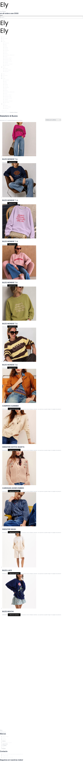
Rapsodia (6, 71)
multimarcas (3, 732)
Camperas (7, 50)
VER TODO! (7, 65)
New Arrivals (5, 38)
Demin (6, 52)
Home (3, 37)
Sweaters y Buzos (8, 61)
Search (1, 15)
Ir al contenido (3, 0)
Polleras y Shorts (8, 58)
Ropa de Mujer (6, 112)
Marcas (3, 67)
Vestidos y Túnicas (8, 64)
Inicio (1, 112)
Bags (6, 44)
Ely (1, 730)
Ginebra (6, 68)
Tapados (6, 62)
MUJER (3, 41)
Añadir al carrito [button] (12, 162)
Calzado (6, 47)
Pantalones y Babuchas (9, 55)
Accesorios (7, 43)
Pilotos (6, 56)
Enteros (6, 53)
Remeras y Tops (8, 59)
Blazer (6, 45)
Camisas (6, 49)
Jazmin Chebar (8, 70)
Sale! (3, 40)
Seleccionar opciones (14, 409)
